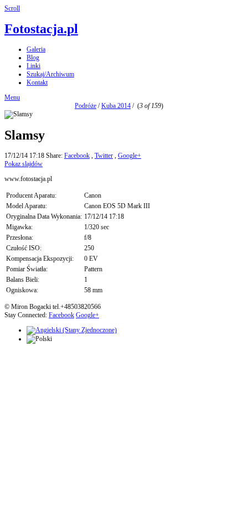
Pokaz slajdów (23, 164)
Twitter (104, 155)
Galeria (36, 49)
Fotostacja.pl (41, 29)
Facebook (77, 155)
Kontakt (37, 82)
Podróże (85, 106)
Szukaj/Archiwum (50, 74)
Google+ (129, 155)
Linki (33, 66)
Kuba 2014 (116, 106)
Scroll (12, 8)
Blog (33, 57)
